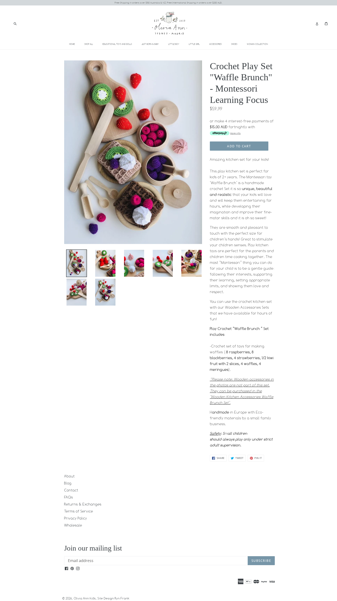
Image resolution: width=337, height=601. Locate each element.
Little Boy (176, 44)
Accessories (217, 44)
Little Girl (196, 44)
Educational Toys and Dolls (120, 44)
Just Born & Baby (152, 44)
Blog (68, 483)
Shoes (236, 44)
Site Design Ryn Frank (113, 598)
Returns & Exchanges (82, 504)
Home (72, 44)
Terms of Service (78, 511)
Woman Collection (259, 44)
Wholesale (73, 525)
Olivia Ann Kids (85, 598)
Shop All (88, 44)
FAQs (68, 497)
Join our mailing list (93, 548)
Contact (71, 490)
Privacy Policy (75, 518)
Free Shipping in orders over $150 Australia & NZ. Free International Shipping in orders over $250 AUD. (168, 2)
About (69, 476)
